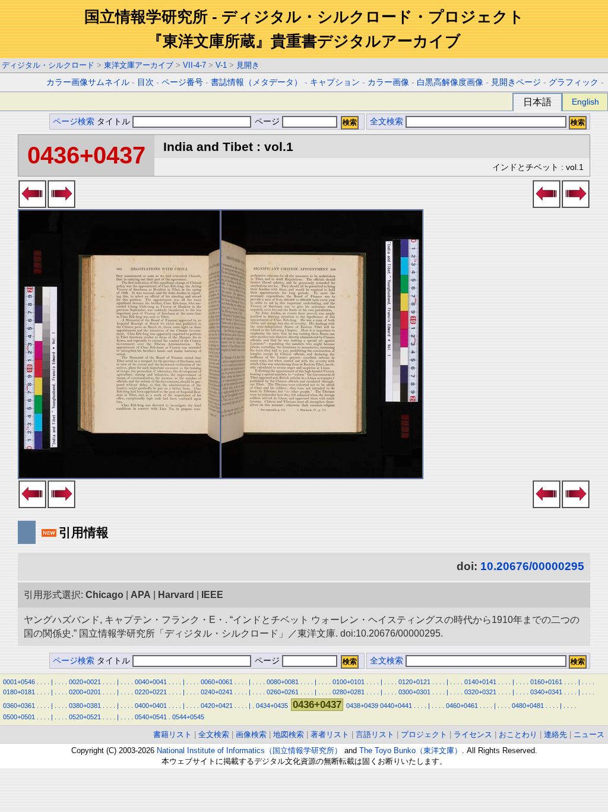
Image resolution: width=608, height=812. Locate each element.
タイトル (114, 121)
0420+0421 (217, 705)
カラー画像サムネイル (87, 82)
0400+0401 (151, 705)
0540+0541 (151, 716)
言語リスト (375, 734)
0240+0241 (217, 691)
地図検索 (288, 734)
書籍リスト (172, 734)
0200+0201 (85, 691)
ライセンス (473, 734)
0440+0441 (396, 705)
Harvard (176, 595)
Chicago (105, 595)
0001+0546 (19, 681)
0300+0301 (414, 691)
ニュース (589, 734)
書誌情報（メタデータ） (256, 82)
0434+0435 (272, 705)
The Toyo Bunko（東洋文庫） (410, 750)
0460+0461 (462, 705)
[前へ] (32, 204)
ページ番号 (182, 82)
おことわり (518, 734)
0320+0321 (480, 691)
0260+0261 (283, 691)
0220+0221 (151, 691)
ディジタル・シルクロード (48, 65)
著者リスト (330, 734)
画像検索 (251, 734)
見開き (247, 65)
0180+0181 (19, 691)
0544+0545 (188, 716)
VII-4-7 (194, 65)
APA (141, 595)
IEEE (212, 595)
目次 (145, 82)
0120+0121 (414, 681)
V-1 (221, 65)
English (585, 101)
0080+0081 (283, 681)
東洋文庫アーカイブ (138, 65)
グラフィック (573, 82)
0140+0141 (480, 681)
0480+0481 (528, 705)
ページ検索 (73, 121)
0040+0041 (151, 681)
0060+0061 (217, 681)
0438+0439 (362, 705)
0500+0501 (19, 716)
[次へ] (61, 204)
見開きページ (516, 82)
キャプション (335, 82)
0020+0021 (85, 681)
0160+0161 (546, 681)
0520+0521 (85, 716)
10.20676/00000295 (532, 566)
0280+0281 (348, 691)
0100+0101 (348, 681)
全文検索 (386, 121)
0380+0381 (85, 705)
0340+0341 (546, 691)
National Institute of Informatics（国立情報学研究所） (249, 750)
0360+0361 (19, 705)
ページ (267, 121)
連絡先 (555, 734)
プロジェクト (424, 734)
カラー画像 (388, 82)
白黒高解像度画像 (450, 82)
